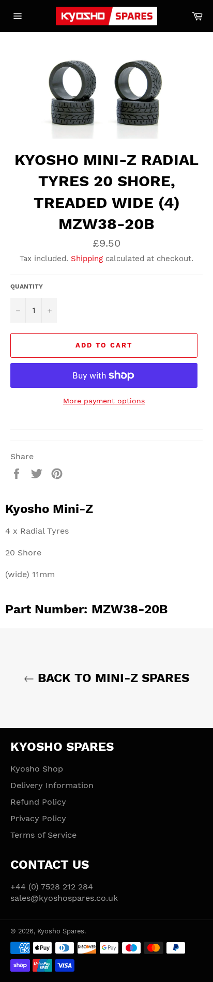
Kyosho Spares (60, 931)
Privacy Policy (38, 818)
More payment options (104, 401)
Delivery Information (52, 785)
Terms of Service (43, 835)
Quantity (26, 286)
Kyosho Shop (36, 769)
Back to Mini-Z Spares (111, 678)
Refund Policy (38, 802)
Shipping (87, 258)
